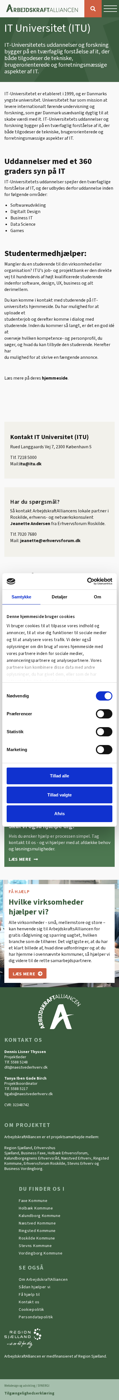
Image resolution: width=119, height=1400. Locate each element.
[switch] (104, 713)
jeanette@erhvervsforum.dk (50, 540)
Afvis (59, 813)
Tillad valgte (59, 794)
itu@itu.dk (30, 464)
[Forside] (42, 8)
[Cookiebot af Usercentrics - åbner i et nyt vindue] (87, 581)
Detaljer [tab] (60, 596)
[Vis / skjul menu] (110, 8)
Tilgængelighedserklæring (29, 1393)
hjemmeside (55, 378)
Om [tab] (97, 596)
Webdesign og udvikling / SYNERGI (26, 1386)
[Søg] (93, 8)
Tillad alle (59, 775)
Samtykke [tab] (21, 596)
